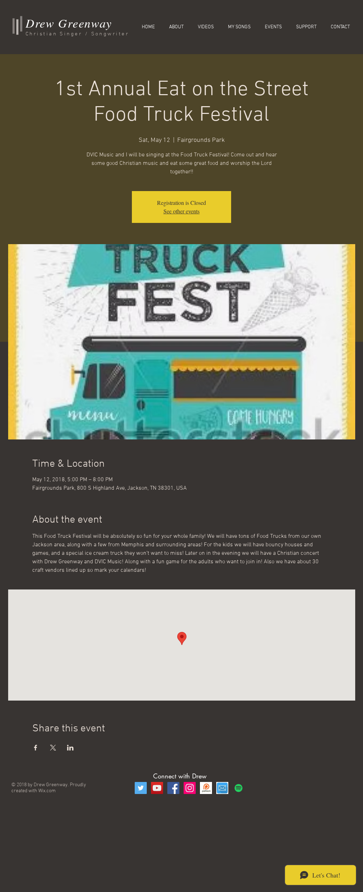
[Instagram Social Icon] (190, 788)
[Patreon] (206, 788)
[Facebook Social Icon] (173, 788)
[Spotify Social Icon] (239, 788)
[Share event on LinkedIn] (70, 747)
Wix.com (47, 791)
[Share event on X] (53, 747)
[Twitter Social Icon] (141, 788)
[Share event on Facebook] (35, 747)
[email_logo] (222, 788)
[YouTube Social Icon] (157, 788)
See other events (181, 211)
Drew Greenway (69, 23)
